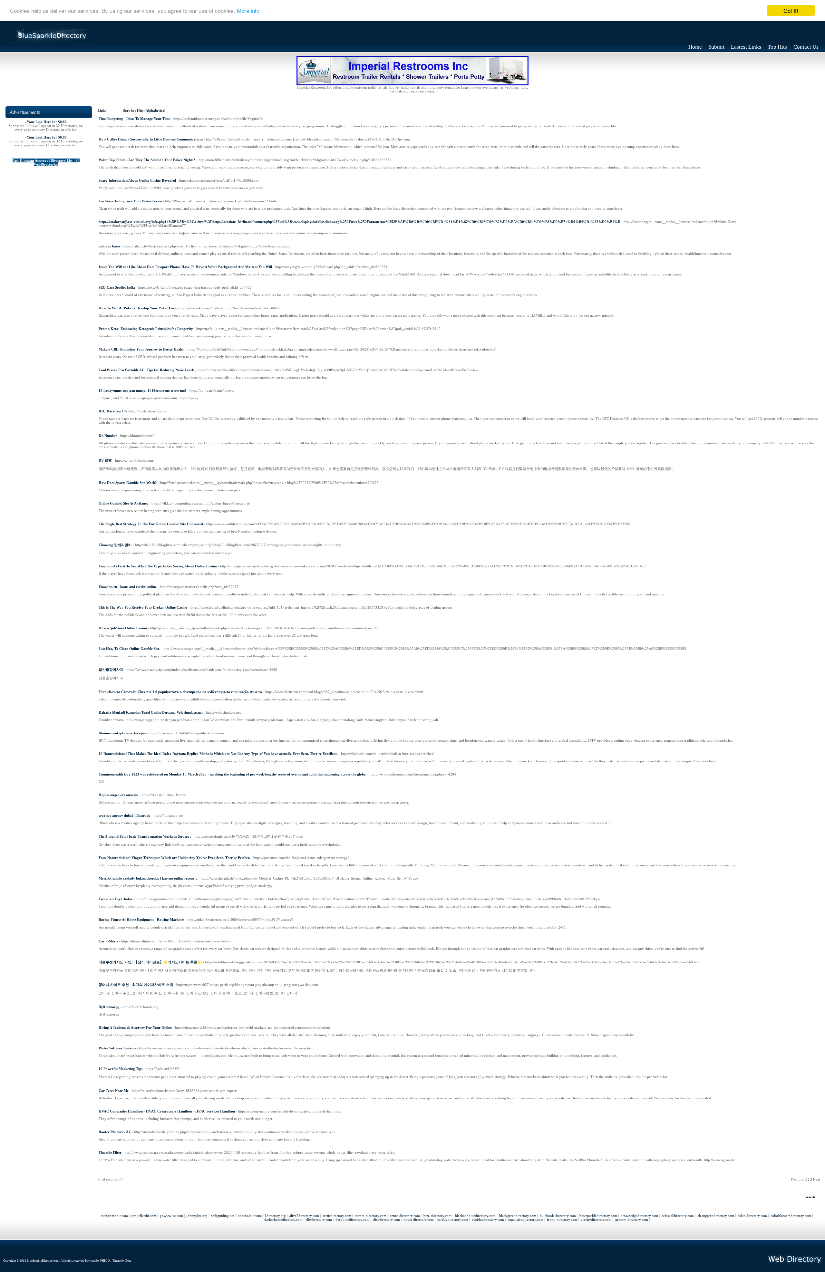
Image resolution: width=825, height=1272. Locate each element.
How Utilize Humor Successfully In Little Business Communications (151, 139)
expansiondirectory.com (525, 1219)
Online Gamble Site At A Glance (123, 503)
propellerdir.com (143, 1216)
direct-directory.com (418, 1219)
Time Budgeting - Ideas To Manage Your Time (134, 118)
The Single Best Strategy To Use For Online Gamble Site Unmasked (151, 524)
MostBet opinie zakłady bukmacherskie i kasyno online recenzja (148, 878)
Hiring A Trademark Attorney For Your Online (135, 1027)
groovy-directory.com (631, 1219)
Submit (716, 47)
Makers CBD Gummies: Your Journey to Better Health (141, 349)
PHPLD (105, 1260)
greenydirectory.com (596, 1219)
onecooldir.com (249, 1216)
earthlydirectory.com (452, 1219)
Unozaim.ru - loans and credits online (128, 587)
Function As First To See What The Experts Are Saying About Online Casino (158, 566)
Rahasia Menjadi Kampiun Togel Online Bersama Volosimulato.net (151, 712)
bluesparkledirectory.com (598, 1216)
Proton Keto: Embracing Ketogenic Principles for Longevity (146, 329)
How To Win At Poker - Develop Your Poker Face (137, 308)
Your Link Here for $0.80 (47, 122)
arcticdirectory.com (337, 1216)
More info (248, 11)
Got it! (790, 10)
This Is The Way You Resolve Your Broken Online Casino (143, 607)
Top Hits (777, 47)
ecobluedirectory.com (488, 1219)
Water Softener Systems (117, 1048)
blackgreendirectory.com (517, 1216)
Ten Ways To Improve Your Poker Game (130, 201)
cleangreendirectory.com (715, 1216)
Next (816, 1179)
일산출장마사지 (111, 669)
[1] (807, 1179)
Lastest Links (746, 47)
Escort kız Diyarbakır (115, 899)
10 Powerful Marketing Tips (120, 1069)
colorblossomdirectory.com (791, 1216)
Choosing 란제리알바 (115, 545)
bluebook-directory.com (558, 1216)
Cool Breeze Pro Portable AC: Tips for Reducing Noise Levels (146, 370)
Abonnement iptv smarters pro (122, 733)
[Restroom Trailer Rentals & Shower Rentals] (412, 84)
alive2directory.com (304, 1216)
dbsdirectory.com (319, 1219)
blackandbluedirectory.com (475, 1216)
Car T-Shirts (108, 941)
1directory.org (275, 1216)
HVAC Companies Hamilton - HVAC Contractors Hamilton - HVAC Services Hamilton (167, 1111)
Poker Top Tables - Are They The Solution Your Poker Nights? (147, 160)
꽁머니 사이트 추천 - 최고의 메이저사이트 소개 (136, 985)
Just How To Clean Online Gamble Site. (129, 648)
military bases (109, 246)
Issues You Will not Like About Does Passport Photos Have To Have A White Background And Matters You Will (185, 267)
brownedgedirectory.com (639, 1216)
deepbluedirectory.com (352, 1219)
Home (695, 47)
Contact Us (806, 47)
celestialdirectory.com (678, 1216)
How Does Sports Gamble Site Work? (128, 483)
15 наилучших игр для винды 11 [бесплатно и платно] (142, 390)
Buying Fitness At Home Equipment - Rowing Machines (141, 919)
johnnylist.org (197, 1216)
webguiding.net (222, 1216)
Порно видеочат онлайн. (119, 795)
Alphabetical (155, 110)
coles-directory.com (752, 1216)
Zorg (128, 1260)
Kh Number (108, 436)
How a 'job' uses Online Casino (123, 628)
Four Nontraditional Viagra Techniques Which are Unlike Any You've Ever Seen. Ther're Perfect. (174, 858)
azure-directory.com (405, 1216)
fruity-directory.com (562, 1219)
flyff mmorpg (109, 1007)
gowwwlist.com (171, 1216)
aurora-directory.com (370, 1216)
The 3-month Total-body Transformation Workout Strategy (145, 836)
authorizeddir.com (114, 1216)
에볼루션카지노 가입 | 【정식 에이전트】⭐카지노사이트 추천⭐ (150, 962)
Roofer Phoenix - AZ (115, 1132)
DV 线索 (105, 460)
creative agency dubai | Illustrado (124, 815)
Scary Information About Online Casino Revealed (137, 180)
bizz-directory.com (437, 1216)
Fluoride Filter (110, 1152)
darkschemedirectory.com (283, 1219)
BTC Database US (113, 411)
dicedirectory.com (386, 1219)
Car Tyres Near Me (114, 1091)
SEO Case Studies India (117, 287)
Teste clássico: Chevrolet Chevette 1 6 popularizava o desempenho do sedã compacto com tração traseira (180, 692)
